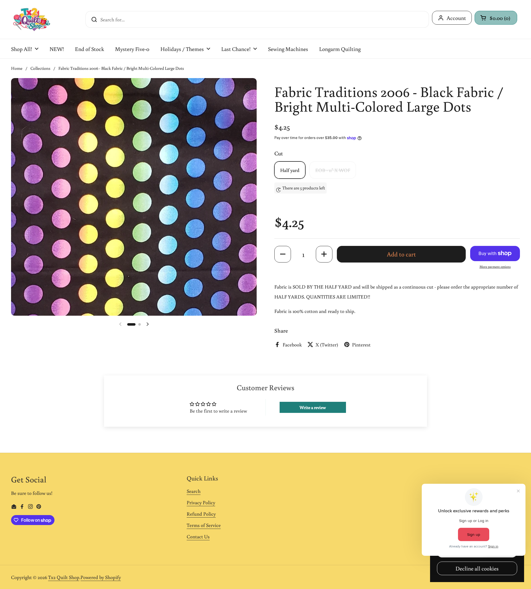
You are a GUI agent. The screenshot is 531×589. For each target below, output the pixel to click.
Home (16, 68)
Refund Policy (201, 513)
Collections (40, 68)
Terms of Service (204, 525)
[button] (496, 18)
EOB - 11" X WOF (332, 170)
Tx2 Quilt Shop (63, 577)
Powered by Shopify (100, 577)
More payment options (495, 266)
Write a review (313, 407)
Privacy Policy (201, 502)
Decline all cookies (477, 568)
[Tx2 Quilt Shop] (31, 19)
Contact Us (198, 536)
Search (194, 491)
